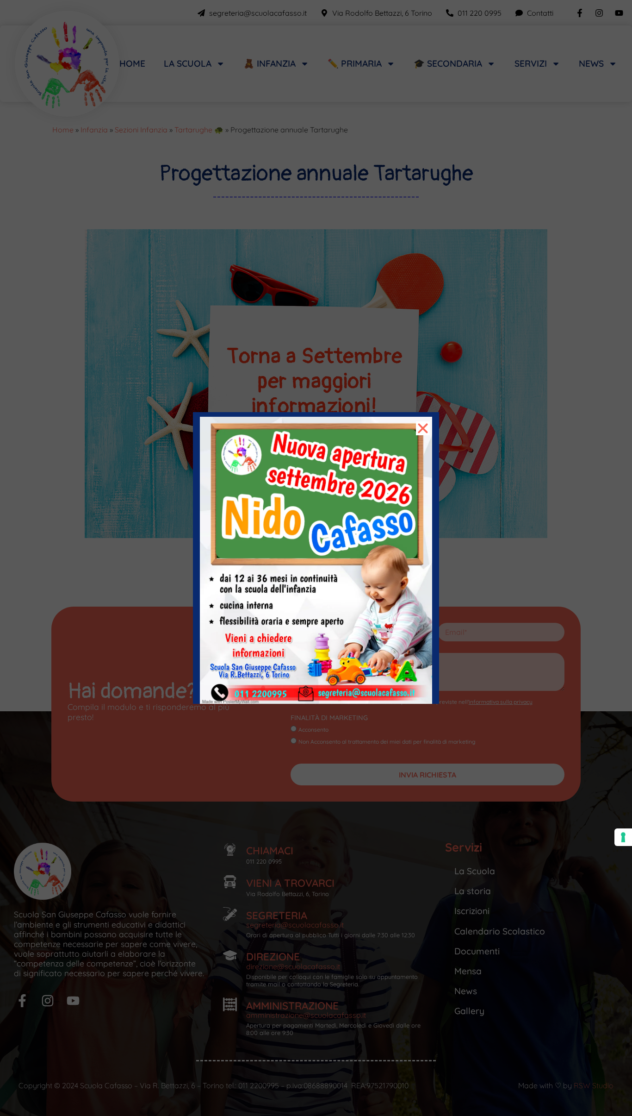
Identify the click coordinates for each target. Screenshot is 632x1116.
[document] (316, 558)
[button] (423, 428)
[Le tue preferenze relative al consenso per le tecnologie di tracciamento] (623, 837)
